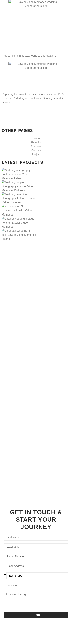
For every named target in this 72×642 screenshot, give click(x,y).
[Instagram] (36, 119)
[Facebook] (36, 112)
